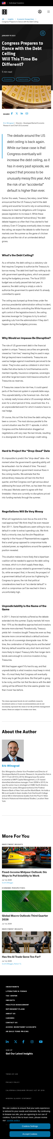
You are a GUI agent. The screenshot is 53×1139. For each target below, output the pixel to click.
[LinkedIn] (8, 1042)
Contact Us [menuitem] (12, 1022)
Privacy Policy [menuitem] (13, 1082)
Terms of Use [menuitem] (12, 1074)
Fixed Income (23, 79)
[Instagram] (33, 1042)
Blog (35, 79)
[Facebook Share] (12, 114)
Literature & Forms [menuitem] (16, 991)
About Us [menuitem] (10, 1013)
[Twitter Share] (17, 114)
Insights (11, 19)
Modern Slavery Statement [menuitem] (18, 1098)
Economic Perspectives (25, 19)
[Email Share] (27, 114)
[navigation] (49, 12)
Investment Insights (12, 844)
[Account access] (43, 12)
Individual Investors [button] (16, 3)
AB (3, 19)
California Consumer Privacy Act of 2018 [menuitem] (25, 1090)
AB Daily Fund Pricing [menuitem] (17, 1031)
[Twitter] (16, 1042)
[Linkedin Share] (22, 114)
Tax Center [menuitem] (11, 996)
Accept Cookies (30, 1134)
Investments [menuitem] (12, 987)
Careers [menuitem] (10, 1018)
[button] (4, 3)
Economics (8, 79)
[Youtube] (41, 1042)
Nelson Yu (17, 964)
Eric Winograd (8, 123)
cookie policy (13, 1120)
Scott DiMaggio (7, 883)
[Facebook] (24, 1042)
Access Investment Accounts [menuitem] (21, 1027)
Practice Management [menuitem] (17, 1005)
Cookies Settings (30, 1126)
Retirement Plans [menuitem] (15, 1009)
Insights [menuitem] (10, 1000)
